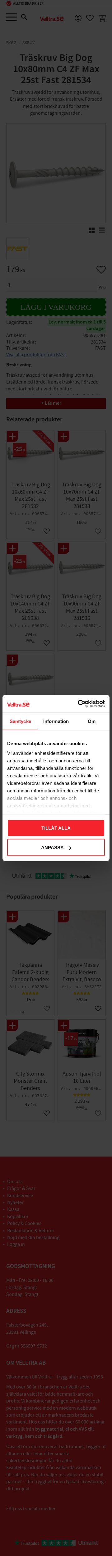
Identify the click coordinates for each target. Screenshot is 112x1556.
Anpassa (52, 847)
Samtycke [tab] (20, 721)
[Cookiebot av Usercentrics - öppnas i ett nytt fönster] (79, 704)
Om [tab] (92, 721)
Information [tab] (56, 721)
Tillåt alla (56, 828)
